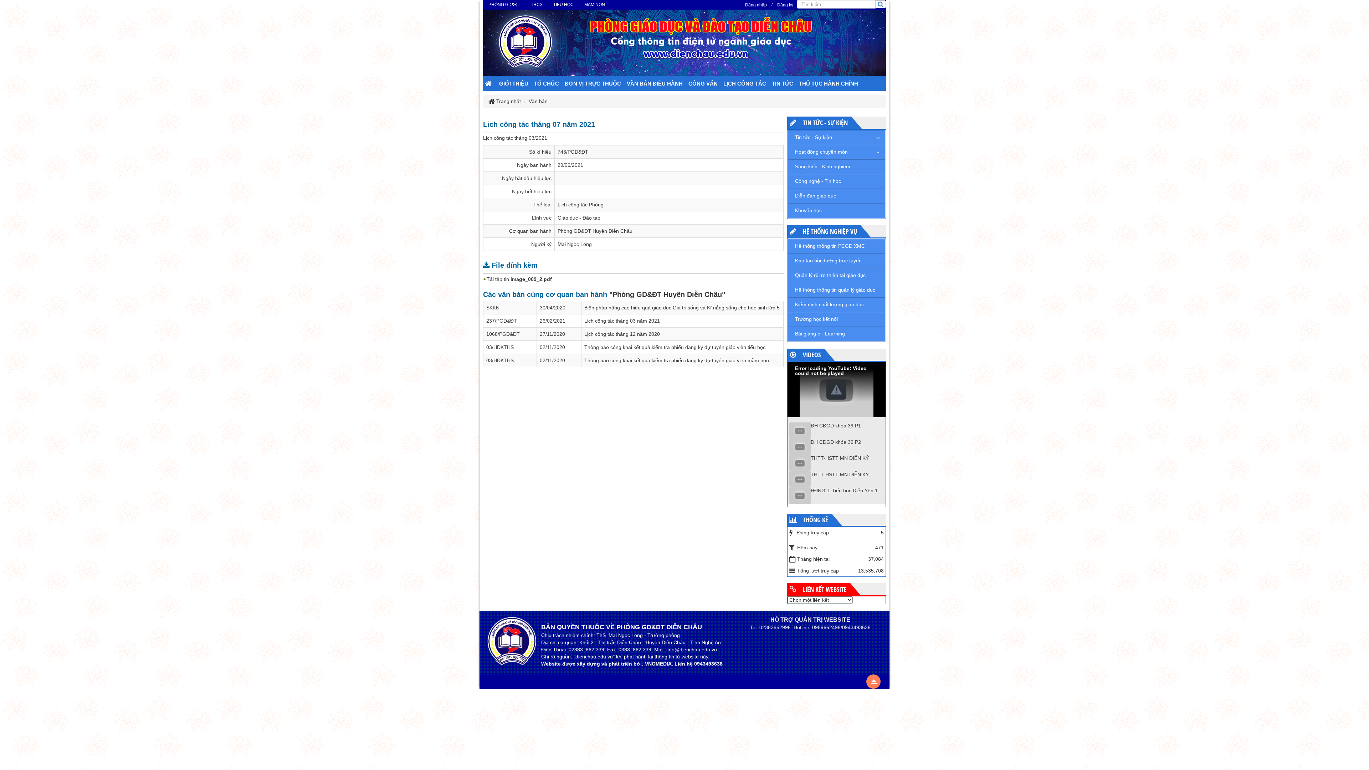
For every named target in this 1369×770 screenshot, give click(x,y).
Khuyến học (808, 210)
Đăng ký (785, 4)
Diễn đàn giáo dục (815, 196)
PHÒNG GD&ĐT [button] (504, 4)
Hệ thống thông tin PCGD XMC (830, 246)
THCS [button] (537, 4)
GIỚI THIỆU (513, 84)
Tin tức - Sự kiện (813, 137)
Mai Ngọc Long (575, 244)
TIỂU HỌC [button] (563, 4)
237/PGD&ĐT (501, 321)
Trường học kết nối (816, 319)
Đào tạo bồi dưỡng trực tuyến (828, 260)
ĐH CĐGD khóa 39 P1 (836, 425)
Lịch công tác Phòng (581, 204)
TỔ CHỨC (546, 84)
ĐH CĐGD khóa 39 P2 (836, 442)
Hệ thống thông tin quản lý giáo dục (835, 290)
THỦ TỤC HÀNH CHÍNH (828, 84)
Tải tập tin (519, 279)
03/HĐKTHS (500, 347)
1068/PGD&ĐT (503, 334)
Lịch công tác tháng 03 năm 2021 (622, 321)
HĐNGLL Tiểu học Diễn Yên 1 (844, 490)
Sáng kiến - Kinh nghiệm (822, 166)
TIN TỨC (782, 84)
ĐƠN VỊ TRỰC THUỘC (593, 84)
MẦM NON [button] (594, 4)
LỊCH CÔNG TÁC (744, 84)
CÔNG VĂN (703, 84)
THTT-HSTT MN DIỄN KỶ (840, 458)
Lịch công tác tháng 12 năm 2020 (622, 334)
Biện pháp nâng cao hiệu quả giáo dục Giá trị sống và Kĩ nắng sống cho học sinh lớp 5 (682, 307)
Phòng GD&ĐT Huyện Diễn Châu (595, 231)
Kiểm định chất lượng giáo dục (829, 304)
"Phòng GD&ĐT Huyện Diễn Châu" (667, 294)
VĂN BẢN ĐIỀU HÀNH (655, 84)
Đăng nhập (756, 4)
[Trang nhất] (489, 84)
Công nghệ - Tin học (818, 181)
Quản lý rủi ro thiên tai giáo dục (830, 275)
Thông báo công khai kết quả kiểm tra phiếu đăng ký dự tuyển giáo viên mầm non (676, 360)
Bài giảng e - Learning (820, 334)
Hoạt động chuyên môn (821, 152)
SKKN (492, 307)
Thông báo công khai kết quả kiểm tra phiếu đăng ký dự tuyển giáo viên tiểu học (674, 347)
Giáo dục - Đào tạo (579, 218)
